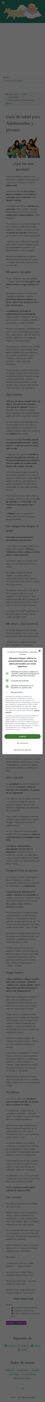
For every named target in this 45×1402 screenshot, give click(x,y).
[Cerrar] (39, 650)
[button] (22, 692)
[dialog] (22, 701)
